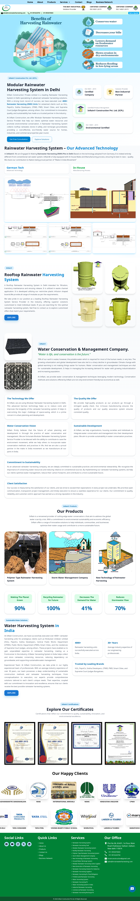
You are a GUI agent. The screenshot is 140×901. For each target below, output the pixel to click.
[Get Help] (132, 888)
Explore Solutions (42, 139)
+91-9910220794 (35, 13)
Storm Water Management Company (70, 577)
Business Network (104, 2)
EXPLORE (11, 317)
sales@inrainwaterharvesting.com (14, 13)
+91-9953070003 (48, 13)
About (40, 2)
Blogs (89, 2)
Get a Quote (133, 13)
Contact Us (43, 852)
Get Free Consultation (19, 139)
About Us (42, 846)
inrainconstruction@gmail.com (119, 858)
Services (64, 2)
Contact (78, 2)
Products (51, 2)
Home (30, 2)
